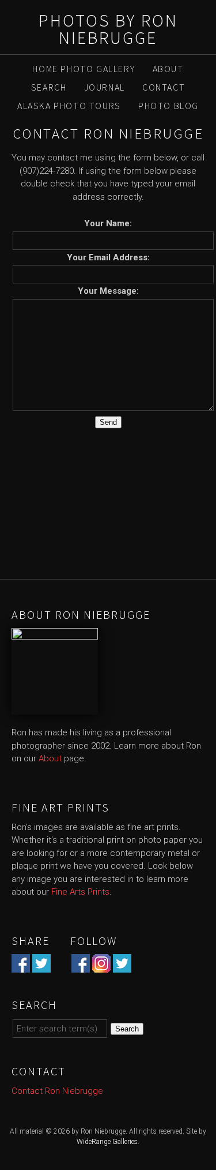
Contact (163, 87)
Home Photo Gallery (83, 68)
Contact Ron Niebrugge (57, 1091)
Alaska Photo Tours (69, 105)
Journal (104, 87)
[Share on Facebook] (21, 965)
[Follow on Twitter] (122, 965)
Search (49, 87)
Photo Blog (168, 105)
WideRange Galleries (107, 1142)
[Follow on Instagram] (101, 965)
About (168, 68)
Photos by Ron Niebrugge (108, 28)
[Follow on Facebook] (80, 965)
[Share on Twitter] (41, 965)
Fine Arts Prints (80, 892)
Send (108, 422)
